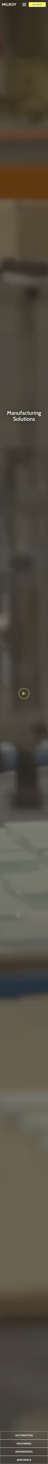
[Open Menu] (24, 5)
